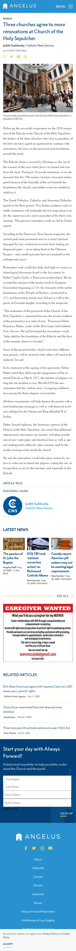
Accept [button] (8, 944)
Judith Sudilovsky (14, 45)
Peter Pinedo (10, 733)
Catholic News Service (40, 45)
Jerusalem (23, 490)
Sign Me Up (10, 809)
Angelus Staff (9, 567)
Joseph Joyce (9, 717)
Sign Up (66, 813)
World (7, 18)
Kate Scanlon (33, 580)
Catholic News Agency (15, 696)
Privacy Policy (50, 933)
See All (63, 596)
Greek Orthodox (10, 490)
